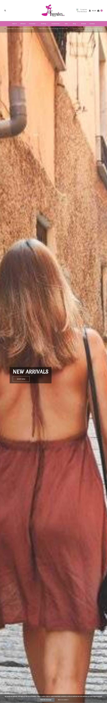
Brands (83, 23)
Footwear (32, 23)
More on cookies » (63, 699)
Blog (74, 23)
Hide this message (45, 699)
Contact (92, 23)
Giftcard (22, 23)
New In (14, 23)
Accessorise (55, 23)
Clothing (43, 23)
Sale (66, 23)
